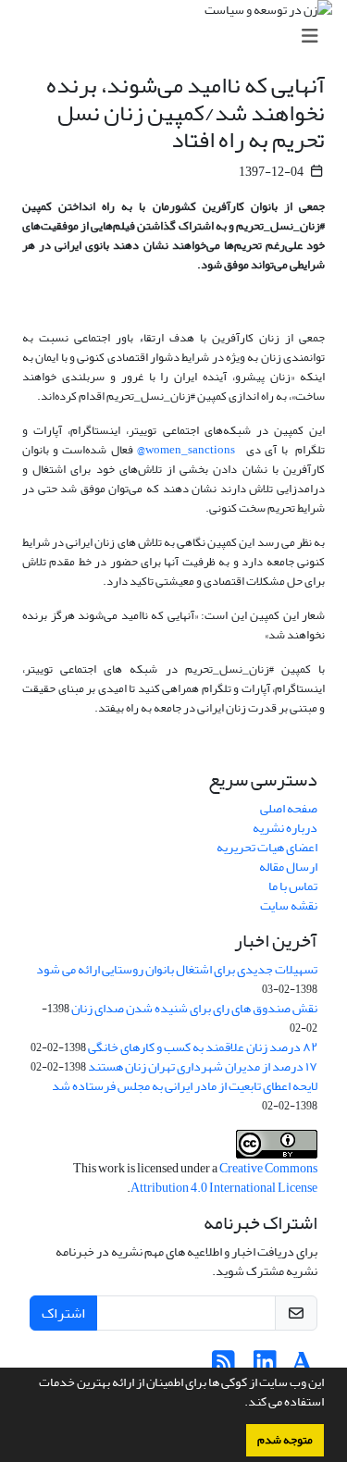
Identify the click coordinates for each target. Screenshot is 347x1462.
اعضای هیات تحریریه (267, 847)
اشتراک (63, 1313)
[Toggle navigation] (179, 36)
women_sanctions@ (186, 449)
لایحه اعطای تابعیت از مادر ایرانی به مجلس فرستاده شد (184, 1085)
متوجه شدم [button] (285, 1440)
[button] (239, 1403)
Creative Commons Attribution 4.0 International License (223, 1178)
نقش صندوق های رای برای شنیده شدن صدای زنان (194, 1008)
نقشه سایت (288, 905)
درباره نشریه (285, 827)
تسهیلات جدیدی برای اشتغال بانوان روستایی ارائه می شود (176, 969)
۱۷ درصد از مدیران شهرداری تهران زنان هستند (202, 1066)
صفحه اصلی (288, 808)
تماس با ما (292, 885)
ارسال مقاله (288, 866)
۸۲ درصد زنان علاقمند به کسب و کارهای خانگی (202, 1047)
